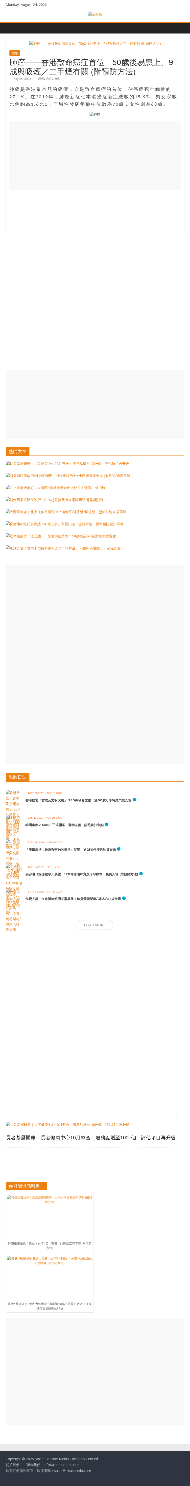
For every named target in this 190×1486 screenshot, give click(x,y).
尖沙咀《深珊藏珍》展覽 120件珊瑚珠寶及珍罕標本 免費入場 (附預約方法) (81, 874)
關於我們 (13, 1464)
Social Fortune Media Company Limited (66, 1458)
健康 (15, 53)
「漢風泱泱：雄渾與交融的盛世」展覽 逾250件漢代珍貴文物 (70, 849)
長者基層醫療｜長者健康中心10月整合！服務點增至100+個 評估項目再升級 (91, 1138)
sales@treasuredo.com (72, 1470)
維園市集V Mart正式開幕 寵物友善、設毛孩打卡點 (64, 825)
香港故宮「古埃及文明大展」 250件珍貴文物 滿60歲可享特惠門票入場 (78, 800)
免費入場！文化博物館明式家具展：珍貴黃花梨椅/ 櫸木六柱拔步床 (73, 899)
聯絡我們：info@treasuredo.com (52, 1464)
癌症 (49, 79)
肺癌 (57, 79)
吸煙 (41, 79)
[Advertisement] (95, 155)
